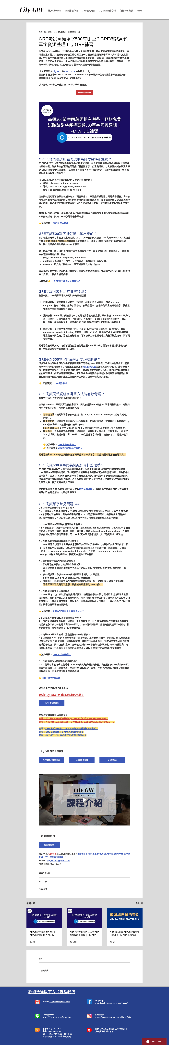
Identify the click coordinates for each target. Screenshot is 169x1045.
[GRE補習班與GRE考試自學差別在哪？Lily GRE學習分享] (125, 918)
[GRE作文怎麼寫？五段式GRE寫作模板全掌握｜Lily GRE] (84, 918)
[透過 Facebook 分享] (40, 881)
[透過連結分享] (46, 881)
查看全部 (139, 903)
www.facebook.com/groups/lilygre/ (111, 1003)
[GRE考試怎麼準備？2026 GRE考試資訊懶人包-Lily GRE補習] (44, 918)
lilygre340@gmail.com (59, 1001)
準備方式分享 (44, 873)
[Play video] (84, 799)
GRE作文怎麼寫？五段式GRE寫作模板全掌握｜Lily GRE (84, 933)
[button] (71, 10)
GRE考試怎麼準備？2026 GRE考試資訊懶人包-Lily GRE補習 (42, 934)
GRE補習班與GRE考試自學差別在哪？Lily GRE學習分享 (124, 933)
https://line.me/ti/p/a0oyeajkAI (57, 1017)
